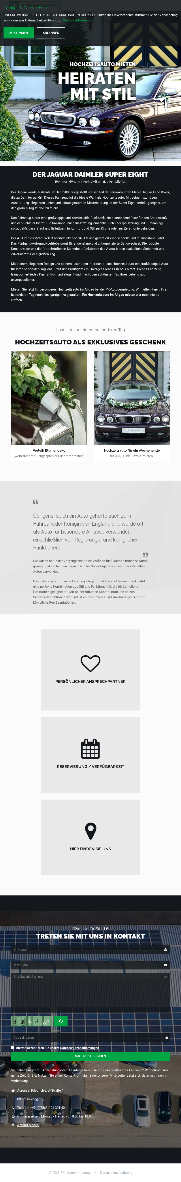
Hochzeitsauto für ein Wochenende (132, 450)
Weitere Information (77, 20)
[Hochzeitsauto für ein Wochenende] (132, 398)
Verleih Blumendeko (49, 450)
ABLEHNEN (51, 33)
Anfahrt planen (28, 1125)
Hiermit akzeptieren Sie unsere (57, 1048)
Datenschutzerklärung (116, 1173)
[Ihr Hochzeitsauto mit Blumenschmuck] (49, 398)
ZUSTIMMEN (18, 33)
